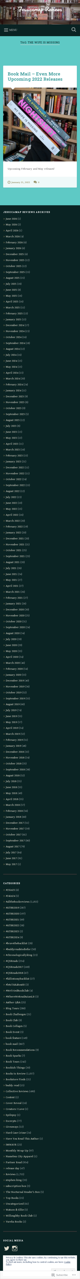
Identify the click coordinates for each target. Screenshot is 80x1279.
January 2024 (13, 390)
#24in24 (10, 896)
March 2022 (13, 520)
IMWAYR (11, 1144)
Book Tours (13, 1061)
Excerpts (11, 1121)
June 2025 (11, 289)
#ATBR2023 (12, 931)
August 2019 (13, 704)
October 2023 (13, 408)
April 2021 (12, 585)
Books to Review (16, 1073)
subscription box (16, 1186)
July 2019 (11, 710)
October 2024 (13, 337)
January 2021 (13, 603)
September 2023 (15, 414)
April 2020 (12, 657)
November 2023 (15, 402)
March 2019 (13, 734)
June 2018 (11, 787)
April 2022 (12, 514)
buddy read (12, 1085)
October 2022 (13, 479)
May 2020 (11, 651)
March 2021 (13, 591)
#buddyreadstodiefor (18, 949)
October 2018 (13, 763)
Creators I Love (15, 1109)
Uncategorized (15, 1203)
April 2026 (12, 230)
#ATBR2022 (12, 925)
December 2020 (15, 609)
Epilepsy (11, 1115)
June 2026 (11, 218)
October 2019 (13, 692)
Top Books (12, 1198)
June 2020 (11, 645)
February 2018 (14, 811)
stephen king (14, 1180)
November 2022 (15, 473)
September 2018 (15, 769)
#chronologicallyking (19, 955)
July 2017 (11, 852)
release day (12, 1168)
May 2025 (11, 295)
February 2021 (14, 597)
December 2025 (15, 254)
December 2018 (15, 751)
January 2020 (13, 674)
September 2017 (15, 840)
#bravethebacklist (16, 943)
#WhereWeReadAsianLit (20, 996)
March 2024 (13, 378)
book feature (13, 1038)
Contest (10, 1097)
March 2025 (13, 307)
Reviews (11, 1174)
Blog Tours (12, 1008)
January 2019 (13, 745)
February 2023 (14, 455)
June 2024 (11, 360)
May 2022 (11, 508)
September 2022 (15, 485)
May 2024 (11, 366)
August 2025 (13, 277)
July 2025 (11, 283)
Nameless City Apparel (19, 1156)
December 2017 (15, 822)
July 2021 (11, 568)
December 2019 (15, 680)
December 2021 (15, 538)
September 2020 (15, 627)
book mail (12, 1044)
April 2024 (12, 372)
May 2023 (11, 437)
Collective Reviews (17, 1091)
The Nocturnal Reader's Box (23, 1192)
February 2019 (14, 739)
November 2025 (15, 260)
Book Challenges (16, 1014)
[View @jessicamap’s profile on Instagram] (15, 1248)
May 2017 (11, 864)
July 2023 (11, 426)
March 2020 (13, 662)
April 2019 (12, 728)
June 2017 (11, 858)
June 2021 (11, 574)
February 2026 (14, 242)
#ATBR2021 (12, 919)
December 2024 (15, 325)
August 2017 (13, 846)
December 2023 (15, 396)
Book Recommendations (20, 1050)
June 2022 (11, 503)
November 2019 (15, 686)
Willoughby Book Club (19, 1215)
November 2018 (15, 757)
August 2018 (13, 775)
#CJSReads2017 (14, 967)
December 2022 (15, 467)
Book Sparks (13, 1055)
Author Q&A (13, 1002)
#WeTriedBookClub (17, 990)
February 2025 (14, 313)
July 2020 (11, 639)
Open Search (73, 29)
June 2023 (11, 431)
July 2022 (11, 497)
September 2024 (15, 343)
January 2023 (13, 461)
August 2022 (13, 491)
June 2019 (11, 716)
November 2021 (15, 544)
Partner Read (14, 1162)
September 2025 (15, 272)
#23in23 (10, 890)
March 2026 (13, 236)
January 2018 (13, 816)
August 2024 (13, 349)
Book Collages (14, 1026)
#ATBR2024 (12, 937)
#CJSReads (12, 961)
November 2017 (15, 828)
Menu (13, 30)
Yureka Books (14, 1221)
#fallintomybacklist (17, 978)
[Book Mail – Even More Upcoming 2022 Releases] (40, 124)
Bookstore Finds (15, 1079)
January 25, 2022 (21, 182)
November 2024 (15, 331)
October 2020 (13, 621)
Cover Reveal (14, 1103)
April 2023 (12, 443)
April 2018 (12, 799)
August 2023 (13, 420)
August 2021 (13, 562)
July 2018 (11, 781)
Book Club (12, 1020)
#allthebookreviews (18, 901)
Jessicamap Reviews (40, 9)
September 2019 (15, 698)
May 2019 (11, 722)
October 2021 (13, 550)
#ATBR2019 (12, 907)
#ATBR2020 (12, 913)
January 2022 (13, 532)
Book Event (13, 1032)
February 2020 (14, 668)
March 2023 (13, 449)
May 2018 (11, 793)
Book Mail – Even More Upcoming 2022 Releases (35, 76)
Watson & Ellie (15, 1209)
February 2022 (14, 526)
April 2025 (12, 301)
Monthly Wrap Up (17, 1150)
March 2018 (13, 805)
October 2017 (13, 834)
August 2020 (13, 633)
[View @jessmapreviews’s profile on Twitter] (7, 1248)
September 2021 (15, 556)
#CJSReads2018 (14, 973)
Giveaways (12, 1126)
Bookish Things (15, 1067)
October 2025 (13, 266)
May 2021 (11, 580)
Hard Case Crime (16, 1132)
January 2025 (13, 319)
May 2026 (11, 224)
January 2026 (13, 248)
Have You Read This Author (22, 1138)
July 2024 (11, 354)
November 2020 (15, 615)
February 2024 (14, 384)
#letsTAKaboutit (15, 984)
